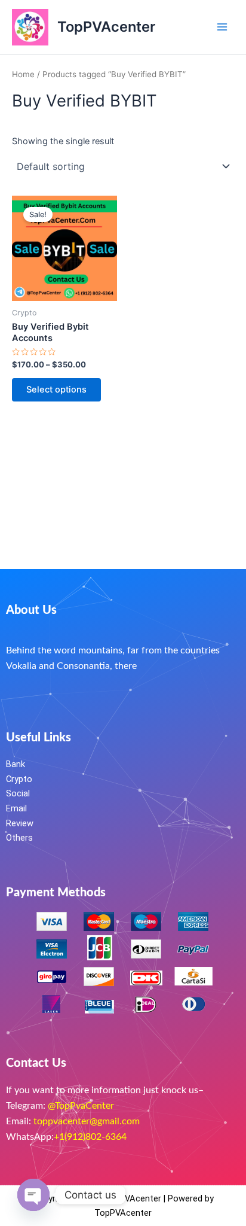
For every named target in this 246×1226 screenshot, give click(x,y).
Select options (56, 389)
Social (18, 793)
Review (19, 823)
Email (16, 808)
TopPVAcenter (106, 26)
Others (19, 837)
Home (23, 74)
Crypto (19, 779)
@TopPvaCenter (81, 1106)
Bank (15, 764)
